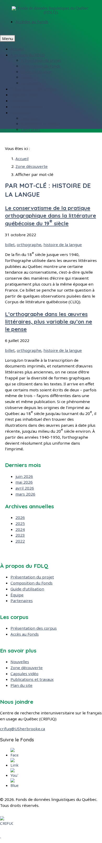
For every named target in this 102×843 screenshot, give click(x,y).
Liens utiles (30, 129)
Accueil (17, 48)
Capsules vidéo (24, 94)
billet (10, 244)
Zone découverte (26, 106)
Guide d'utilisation (36, 71)
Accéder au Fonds (31, 21)
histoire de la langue (62, 244)
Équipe (27, 77)
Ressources (21, 112)
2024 (20, 529)
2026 (20, 517)
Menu (7, 38)
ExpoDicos (30, 118)
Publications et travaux (41, 123)
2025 (20, 523)
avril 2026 (24, 488)
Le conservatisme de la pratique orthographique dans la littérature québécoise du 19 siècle (50, 215)
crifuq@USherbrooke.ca (22, 728)
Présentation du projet (41, 60)
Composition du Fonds (40, 66)
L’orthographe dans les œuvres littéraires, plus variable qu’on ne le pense (48, 321)
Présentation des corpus (33, 88)
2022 (20, 541)
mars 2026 (25, 494)
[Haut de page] (0, 836)
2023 (20, 535)
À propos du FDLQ (27, 54)
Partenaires (31, 83)
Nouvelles (19, 100)
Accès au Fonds (24, 634)
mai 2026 (24, 482)
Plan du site (21, 685)
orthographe (29, 244)
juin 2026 (24, 476)
